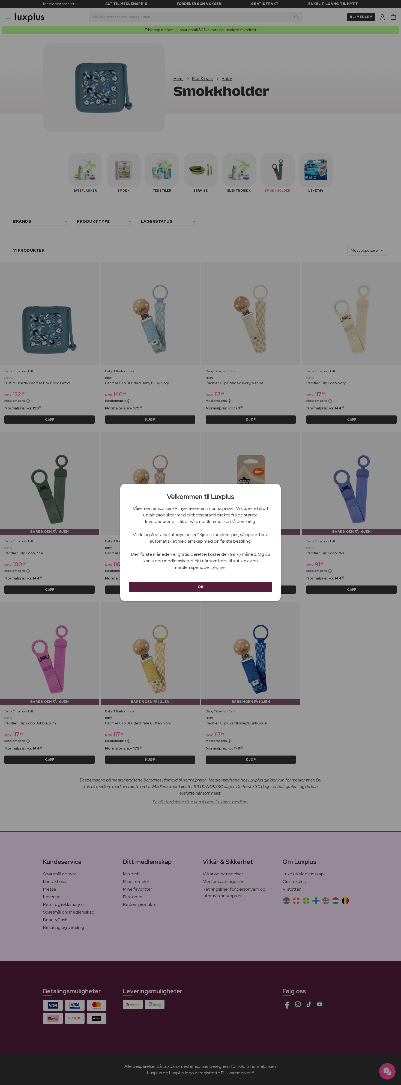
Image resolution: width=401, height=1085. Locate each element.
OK (200, 586)
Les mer (218, 567)
